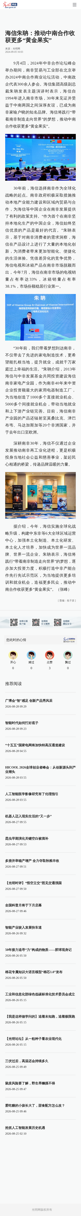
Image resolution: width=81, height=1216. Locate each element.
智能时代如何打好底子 (21, 723)
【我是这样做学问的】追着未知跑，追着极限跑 (40, 1016)
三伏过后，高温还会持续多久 (26, 1061)
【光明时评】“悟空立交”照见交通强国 (33, 883)
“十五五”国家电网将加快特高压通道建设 (35, 745)
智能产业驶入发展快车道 (23, 927)
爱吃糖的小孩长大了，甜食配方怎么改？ (35, 1105)
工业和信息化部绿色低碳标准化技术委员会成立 (40, 994)
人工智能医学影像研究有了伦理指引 (31, 794)
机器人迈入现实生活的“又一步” (28, 816)
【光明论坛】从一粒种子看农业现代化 (33, 1038)
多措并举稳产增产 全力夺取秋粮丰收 (32, 860)
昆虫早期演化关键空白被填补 (26, 838)
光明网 (16, 48)
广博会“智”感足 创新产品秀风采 (29, 700)
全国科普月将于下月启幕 (23, 905)
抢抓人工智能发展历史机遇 (25, 1127)
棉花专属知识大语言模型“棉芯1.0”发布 (34, 972)
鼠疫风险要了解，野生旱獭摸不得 (30, 1083)
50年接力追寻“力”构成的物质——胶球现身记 (38, 949)
